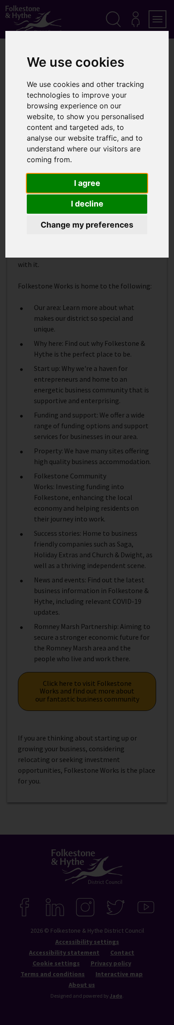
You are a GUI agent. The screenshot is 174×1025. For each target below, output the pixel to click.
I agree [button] (87, 183)
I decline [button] (87, 203)
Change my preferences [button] (87, 224)
